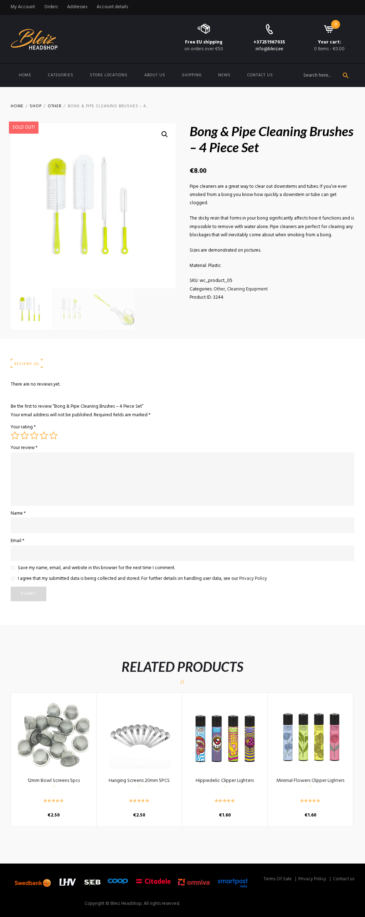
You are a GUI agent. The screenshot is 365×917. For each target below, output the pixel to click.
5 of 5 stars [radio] (53, 435)
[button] (164, 134)
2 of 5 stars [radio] (24, 435)
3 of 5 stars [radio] (34, 435)
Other (55, 106)
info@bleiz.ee (269, 49)
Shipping (192, 75)
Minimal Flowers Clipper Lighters (310, 781)
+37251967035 (269, 42)
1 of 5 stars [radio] (15, 435)
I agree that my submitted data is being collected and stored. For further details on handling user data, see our (142, 578)
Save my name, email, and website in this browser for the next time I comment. (96, 568)
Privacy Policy (253, 578)
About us (154, 75)
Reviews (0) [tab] (26, 364)
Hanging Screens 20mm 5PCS (139, 781)
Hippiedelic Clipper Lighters (225, 781)
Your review (24, 448)
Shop (35, 106)
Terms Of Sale (277, 879)
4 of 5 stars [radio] (44, 435)
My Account (23, 7)
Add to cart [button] (53, 735)
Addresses (77, 7)
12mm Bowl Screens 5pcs (53, 781)
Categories (60, 75)
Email (17, 541)
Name (18, 513)
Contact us (260, 75)
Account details (112, 7)
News (224, 75)
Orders (51, 7)
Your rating (23, 427)
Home (25, 75)
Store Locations (109, 75)
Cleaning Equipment (247, 289)
